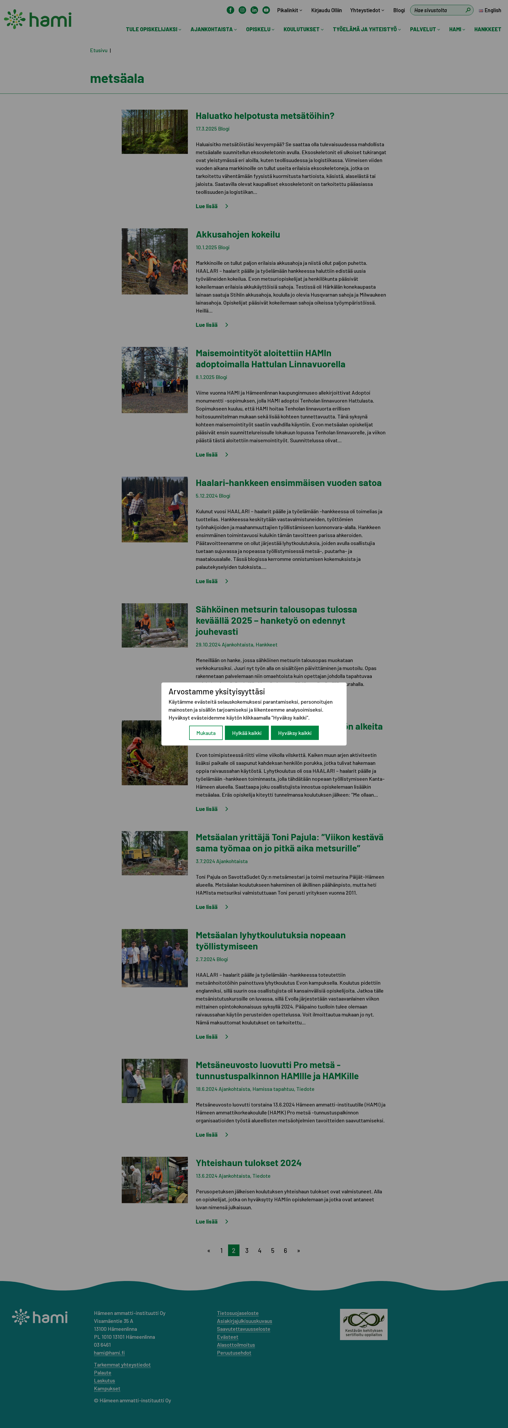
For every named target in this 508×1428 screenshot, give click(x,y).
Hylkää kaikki (247, 733)
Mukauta (206, 733)
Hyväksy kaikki (295, 733)
